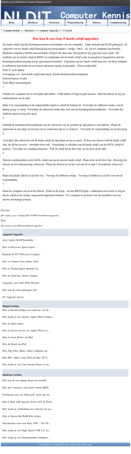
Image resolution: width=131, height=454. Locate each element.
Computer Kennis (11, 30)
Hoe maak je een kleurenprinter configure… (26, 437)
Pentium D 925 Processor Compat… (22, 254)
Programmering (75, 22)
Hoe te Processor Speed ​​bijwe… (20, 247)
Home (11, 22)
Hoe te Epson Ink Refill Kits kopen (22, 416)
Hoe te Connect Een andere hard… (22, 261)
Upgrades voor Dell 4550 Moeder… (22, 282)
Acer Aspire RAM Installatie (18, 240)
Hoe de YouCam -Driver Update (20, 275)
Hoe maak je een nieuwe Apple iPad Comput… (28, 316)
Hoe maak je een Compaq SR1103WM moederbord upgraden (30, 215)
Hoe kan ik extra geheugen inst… (21, 290)
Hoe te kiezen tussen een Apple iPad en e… (26, 330)
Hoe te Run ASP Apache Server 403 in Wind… (28, 401)
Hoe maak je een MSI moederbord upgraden (22, 225)
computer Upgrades (48, 30)
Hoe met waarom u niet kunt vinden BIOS (26, 387)
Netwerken (54, 22)
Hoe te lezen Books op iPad (18, 337)
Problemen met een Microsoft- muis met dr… (27, 394)
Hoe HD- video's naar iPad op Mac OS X (25, 357)
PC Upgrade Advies (14, 297)
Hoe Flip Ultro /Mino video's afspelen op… (26, 350)
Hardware (33, 22)
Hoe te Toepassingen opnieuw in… (22, 268)
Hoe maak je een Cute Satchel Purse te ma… (27, 364)
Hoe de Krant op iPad (15, 344)
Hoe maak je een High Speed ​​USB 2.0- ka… (27, 430)
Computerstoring (118, 22)
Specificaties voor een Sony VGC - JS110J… (27, 423)
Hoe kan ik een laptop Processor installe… (26, 380)
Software (97, 22)
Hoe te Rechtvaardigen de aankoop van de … (27, 310)
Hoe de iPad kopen (13, 323)
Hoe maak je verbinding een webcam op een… (28, 408)
